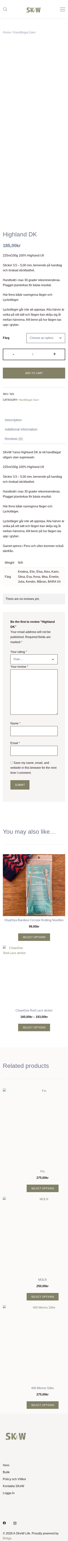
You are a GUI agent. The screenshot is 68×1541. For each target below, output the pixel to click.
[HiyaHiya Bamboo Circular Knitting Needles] (34, 885)
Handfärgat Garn (24, 32)
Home (7, 32)
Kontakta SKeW (13, 1486)
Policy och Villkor (14, 1479)
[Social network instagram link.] (14, 1522)
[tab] (34, 420)
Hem (6, 1465)
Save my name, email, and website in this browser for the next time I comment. (33, 768)
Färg (6, 337)
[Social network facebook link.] (4, 1522)
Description (13, 420)
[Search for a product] (5, 9)
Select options (34, 937)
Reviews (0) (14, 439)
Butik (6, 1472)
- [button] (13, 354)
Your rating (18, 651)
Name (15, 723)
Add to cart (34, 373)
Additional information (21, 429)
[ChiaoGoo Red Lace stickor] (34, 976)
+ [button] (54, 354)
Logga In (9, 1493)
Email (15, 743)
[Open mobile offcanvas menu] (62, 9)
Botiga (7, 1538)
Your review (19, 666)
